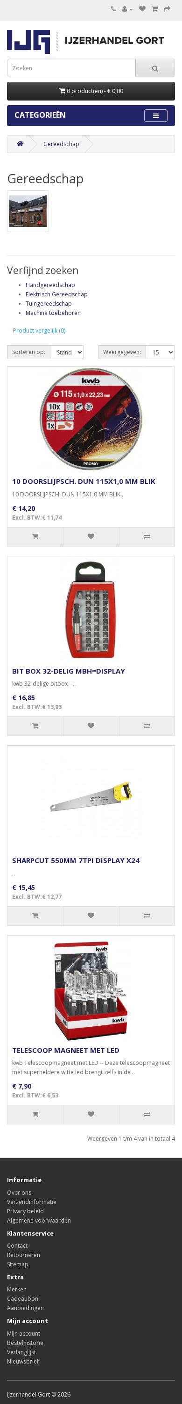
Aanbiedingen (25, 1308)
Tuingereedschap (49, 304)
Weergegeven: (122, 352)
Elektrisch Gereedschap (57, 294)
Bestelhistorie (25, 1343)
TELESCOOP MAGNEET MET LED (65, 1050)
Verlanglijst (21, 1352)
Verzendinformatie (31, 1202)
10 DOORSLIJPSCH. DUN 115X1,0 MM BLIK (83, 481)
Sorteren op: (28, 352)
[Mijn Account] (127, 9)
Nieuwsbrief (23, 1361)
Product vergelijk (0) (39, 330)
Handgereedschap (50, 285)
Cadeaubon (22, 1299)
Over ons (19, 1193)
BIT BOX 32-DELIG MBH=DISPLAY (68, 670)
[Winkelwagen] (155, 9)
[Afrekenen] (167, 9)
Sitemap (17, 1264)
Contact (17, 1246)
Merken (17, 1289)
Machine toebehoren (53, 313)
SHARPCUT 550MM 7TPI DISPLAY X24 (76, 860)
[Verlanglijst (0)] (142, 9)
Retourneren (23, 1255)
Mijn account (23, 1333)
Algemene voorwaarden (39, 1220)
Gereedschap (61, 144)
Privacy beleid (25, 1211)
